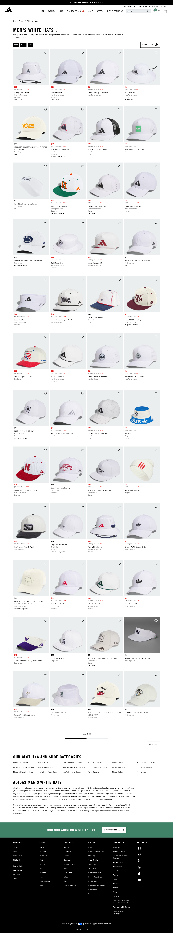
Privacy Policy (89, 924)
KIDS (61, 11)
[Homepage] (8, 10)
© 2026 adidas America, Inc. (86, 930)
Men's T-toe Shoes (20, 763)
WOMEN (51, 11)
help (134, 6)
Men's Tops (141, 772)
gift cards (155, 6)
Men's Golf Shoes (119, 767)
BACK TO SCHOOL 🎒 (76, 11)
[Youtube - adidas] (148, 880)
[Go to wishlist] (160, 11)
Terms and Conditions (103, 924)
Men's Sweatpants (144, 767)
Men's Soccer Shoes (46, 767)
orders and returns (144, 6)
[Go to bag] (165, 11)
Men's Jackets (93, 772)
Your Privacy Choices (69, 924)
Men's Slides (117, 772)
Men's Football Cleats (146, 763)
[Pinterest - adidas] (148, 867)
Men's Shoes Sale (94, 763)
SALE (90, 11)
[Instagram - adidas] (148, 855)
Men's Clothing (118, 763)
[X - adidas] (148, 861)
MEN (42, 11)
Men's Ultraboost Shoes (97, 767)
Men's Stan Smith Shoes (72, 763)
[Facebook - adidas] (148, 848)
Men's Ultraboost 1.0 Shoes (24, 767)
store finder (128, 6)
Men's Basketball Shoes (48, 772)
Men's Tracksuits (45, 763)
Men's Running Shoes (72, 772)
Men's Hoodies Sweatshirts (74, 767)
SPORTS (100, 11)
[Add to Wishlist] (45, 53)
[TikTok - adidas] (148, 874)
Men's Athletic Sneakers (23, 772)
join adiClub (163, 6)
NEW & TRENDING (115, 11)
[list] (76, 45)
